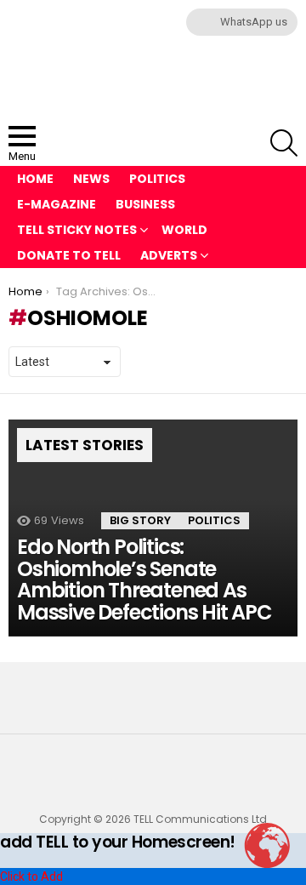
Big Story (140, 520)
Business (145, 204)
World (184, 229)
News (91, 178)
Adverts (168, 255)
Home (35, 178)
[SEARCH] (284, 143)
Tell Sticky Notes (77, 229)
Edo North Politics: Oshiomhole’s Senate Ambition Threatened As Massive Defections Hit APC (144, 579)
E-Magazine (56, 204)
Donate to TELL (69, 255)
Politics (157, 178)
